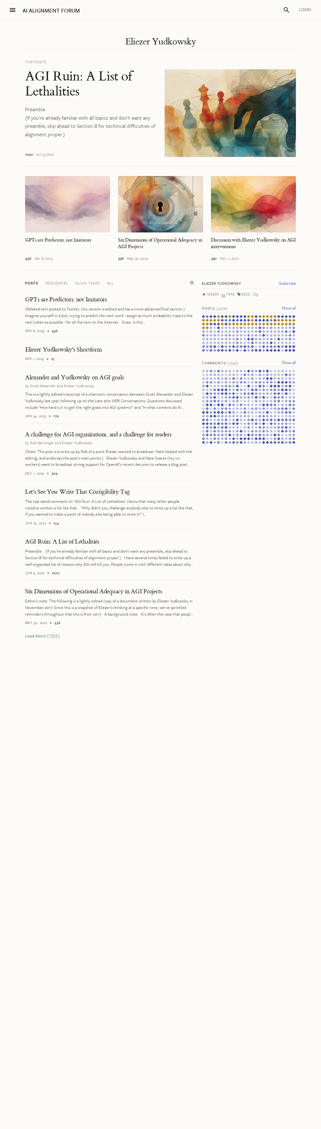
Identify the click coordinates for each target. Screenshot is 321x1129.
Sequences (56, 283)
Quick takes (87, 283)
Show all (289, 308)
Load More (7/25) (42, 636)
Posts (31, 283)
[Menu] (12, 10)
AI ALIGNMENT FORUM (51, 10)
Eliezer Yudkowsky (160, 41)
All (110, 283)
